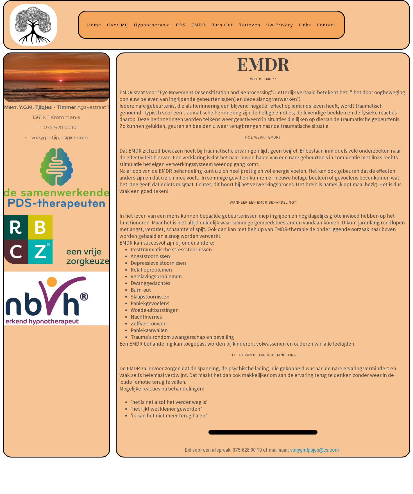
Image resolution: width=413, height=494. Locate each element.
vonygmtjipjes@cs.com (314, 450)
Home (94, 24)
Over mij (117, 24)
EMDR (198, 24)
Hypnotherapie (152, 24)
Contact (326, 24)
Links (305, 24)
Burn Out (222, 24)
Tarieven (249, 24)
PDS (181, 24)
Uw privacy (279, 24)
